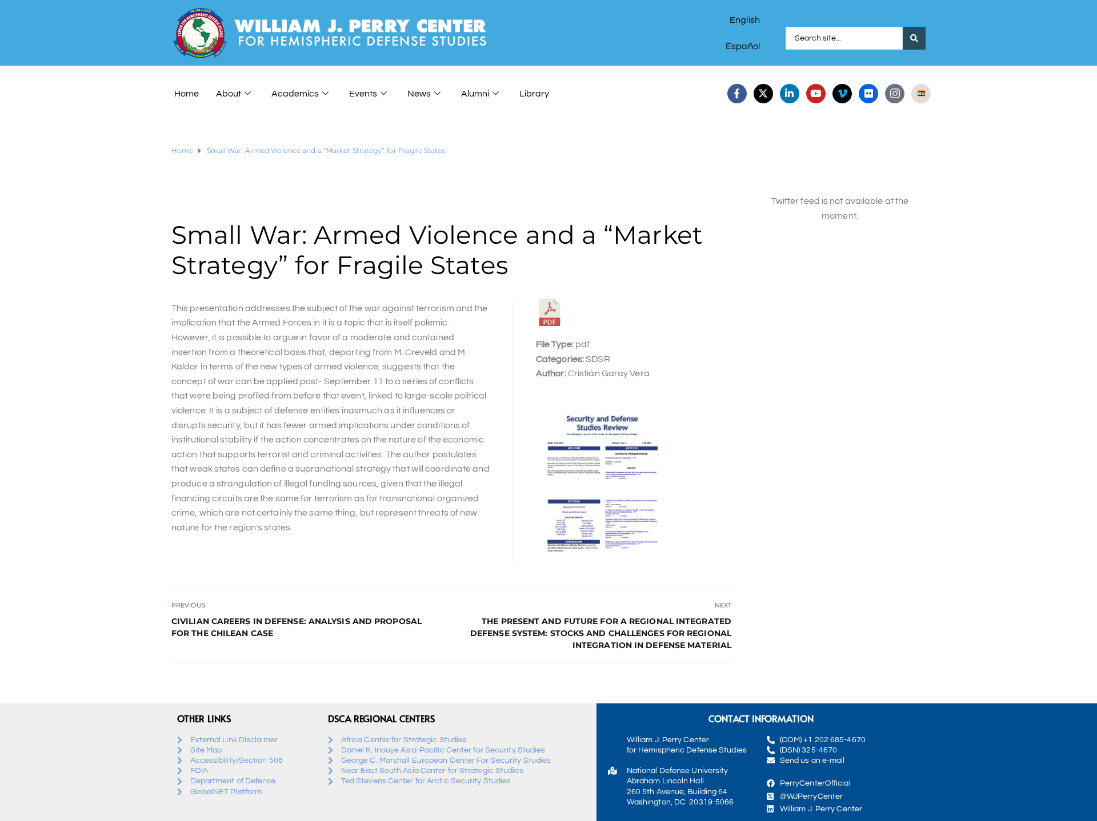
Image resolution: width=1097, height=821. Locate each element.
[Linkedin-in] (789, 93)
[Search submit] (914, 38)
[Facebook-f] (737, 93)
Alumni (475, 93)
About (228, 93)
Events (363, 93)
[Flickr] (868, 93)
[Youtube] (816, 93)
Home (186, 93)
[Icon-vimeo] (842, 93)
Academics (295, 93)
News (419, 93)
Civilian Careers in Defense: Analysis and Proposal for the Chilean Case (296, 627)
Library (534, 93)
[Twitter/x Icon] (763, 93)
